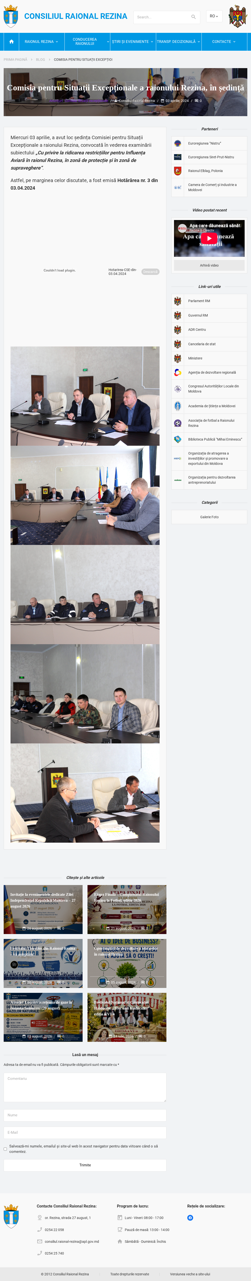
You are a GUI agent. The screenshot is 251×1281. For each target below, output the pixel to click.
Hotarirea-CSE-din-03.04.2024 (123, 272)
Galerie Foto (209, 517)
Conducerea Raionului (85, 41)
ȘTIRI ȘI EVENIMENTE (130, 41)
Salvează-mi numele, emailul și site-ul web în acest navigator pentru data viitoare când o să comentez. (83, 1149)
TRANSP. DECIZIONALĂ (176, 41)
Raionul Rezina (39, 41)
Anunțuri (56, 101)
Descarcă (150, 272)
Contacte (221, 41)
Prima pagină (15, 60)
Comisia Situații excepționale (86, 101)
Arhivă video (209, 265)
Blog (40, 60)
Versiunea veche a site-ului (190, 1274)
